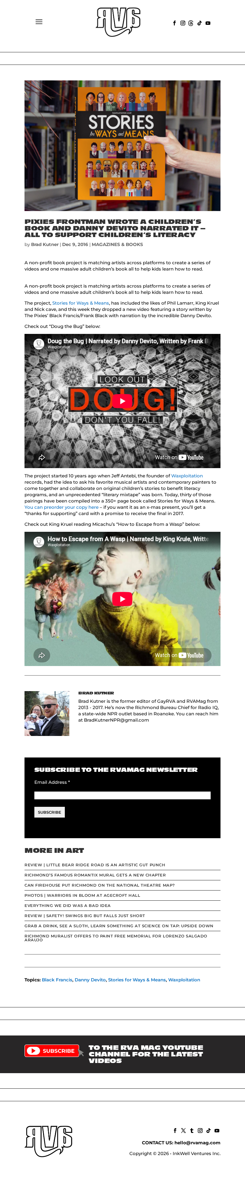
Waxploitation (187, 476)
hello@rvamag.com (197, 1142)
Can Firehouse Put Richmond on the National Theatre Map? (99, 885)
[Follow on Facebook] (174, 22)
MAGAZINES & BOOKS (117, 244)
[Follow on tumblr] (191, 1130)
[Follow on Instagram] (182, 22)
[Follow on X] (183, 1130)
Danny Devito (90, 980)
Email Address (52, 782)
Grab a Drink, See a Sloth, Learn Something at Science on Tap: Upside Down (119, 925)
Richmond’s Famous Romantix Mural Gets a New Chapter (95, 875)
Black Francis (57, 980)
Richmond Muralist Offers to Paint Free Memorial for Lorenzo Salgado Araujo (115, 938)
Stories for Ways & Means (80, 303)
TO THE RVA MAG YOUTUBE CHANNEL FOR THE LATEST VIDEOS (146, 1054)
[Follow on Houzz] (190, 22)
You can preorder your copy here (61, 507)
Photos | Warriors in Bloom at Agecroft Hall (82, 895)
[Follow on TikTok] (199, 22)
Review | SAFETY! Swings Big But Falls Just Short (84, 915)
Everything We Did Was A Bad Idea (67, 905)
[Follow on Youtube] (207, 22)
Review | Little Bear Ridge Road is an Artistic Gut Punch (94, 864)
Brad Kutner (45, 244)
